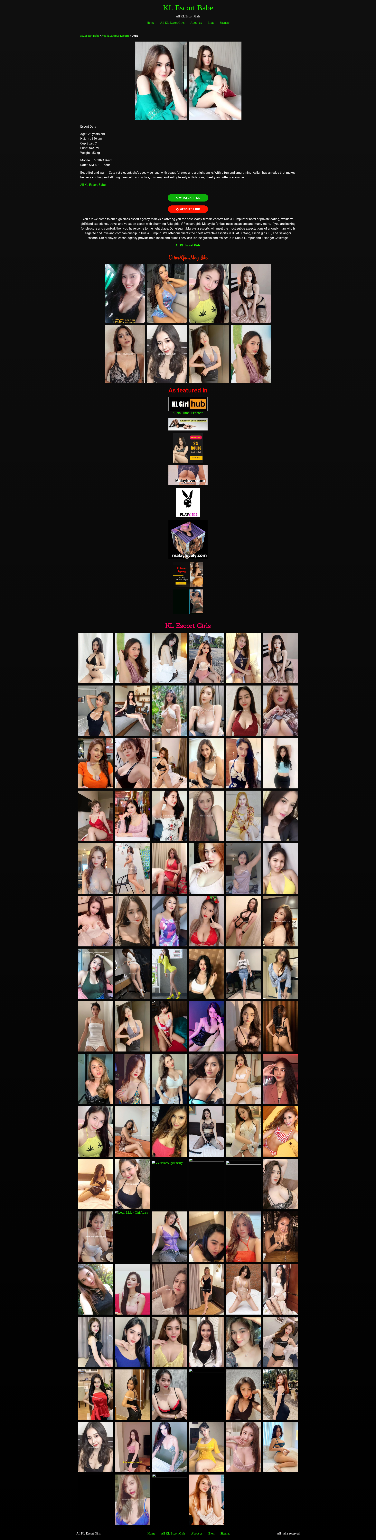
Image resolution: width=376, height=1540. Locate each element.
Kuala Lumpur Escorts (115, 35)
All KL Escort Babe (93, 185)
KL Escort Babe (188, 7)
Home (150, 22)
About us (196, 22)
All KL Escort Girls (172, 22)
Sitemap (225, 22)
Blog (211, 22)
